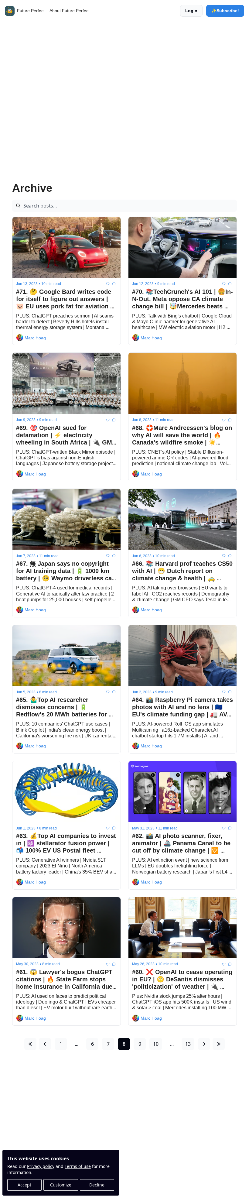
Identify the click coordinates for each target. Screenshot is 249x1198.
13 (188, 1044)
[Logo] (10, 11)
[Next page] (204, 1044)
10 (156, 1044)
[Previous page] (45, 1044)
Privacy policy (40, 1166)
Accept (24, 1185)
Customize (60, 1185)
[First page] (30, 1044)
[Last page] (219, 1044)
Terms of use (78, 1166)
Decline (96, 1185)
